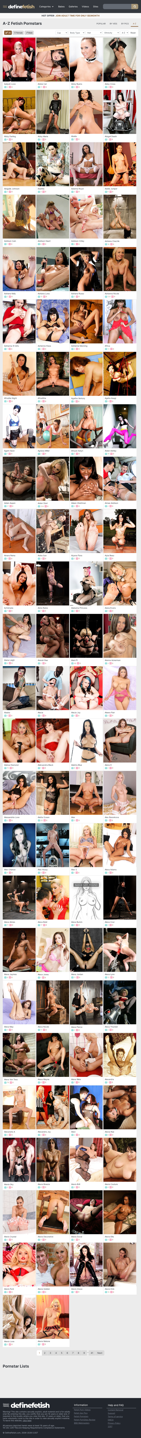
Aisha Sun (42, 555)
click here (27, 1420)
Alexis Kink (109, 1289)
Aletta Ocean (43, 817)
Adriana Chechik (112, 241)
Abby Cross (110, 84)
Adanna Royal (77, 189)
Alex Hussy (43, 870)
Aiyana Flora (76, 555)
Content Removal (115, 1410)
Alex (73, 817)
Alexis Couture (111, 1184)
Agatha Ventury (78, 398)
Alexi (73, 1132)
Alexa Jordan (77, 974)
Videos (85, 6)
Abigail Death (111, 136)
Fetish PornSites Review (84, 1419)
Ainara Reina (9, 555)
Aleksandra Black (45, 765)
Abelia (74, 136)
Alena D (108, 765)
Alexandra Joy (44, 1132)
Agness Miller (44, 451)
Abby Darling (10, 136)
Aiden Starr (43, 503)
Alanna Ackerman (112, 660)
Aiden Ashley (110, 451)
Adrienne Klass (44, 346)
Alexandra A (9, 1132)
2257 (110, 1426)
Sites (95, 6)
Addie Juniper (111, 189)
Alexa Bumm (76, 922)
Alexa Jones (43, 974)
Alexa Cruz (110, 922)
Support (111, 1413)
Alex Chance (9, 870)
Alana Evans (110, 608)
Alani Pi (74, 660)
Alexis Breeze (44, 1184)
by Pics (125, 23)
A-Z (134, 23)
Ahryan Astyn (77, 451)
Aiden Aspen (9, 503)
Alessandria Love (11, 817)
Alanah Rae (43, 660)
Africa (107, 346)
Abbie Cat (42, 84)
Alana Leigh (9, 660)
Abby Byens (76, 84)
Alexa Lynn (110, 974)
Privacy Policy (114, 1423)
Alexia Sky (8, 1184)
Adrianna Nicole (112, 293)
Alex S (74, 870)
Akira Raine (43, 608)
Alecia (40, 712)
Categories (45, 6)
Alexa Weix (76, 1079)
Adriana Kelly (10, 293)
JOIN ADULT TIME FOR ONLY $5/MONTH (77, 15)
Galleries (73, 6)
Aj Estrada (8, 608)
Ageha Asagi (110, 398)
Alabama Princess (79, 608)
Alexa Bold (42, 922)
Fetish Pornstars (81, 1416)
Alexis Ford (9, 1289)
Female (19, 33)
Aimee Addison (111, 503)
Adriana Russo (77, 293)
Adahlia (41, 189)
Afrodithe (42, 398)
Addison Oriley (77, 241)
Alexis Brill (75, 1184)
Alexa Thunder (111, 1027)
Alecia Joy (75, 712)
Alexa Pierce (76, 1027)
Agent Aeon (9, 451)
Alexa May (8, 1027)
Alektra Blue (76, 765)
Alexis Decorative (45, 1237)
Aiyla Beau (109, 555)
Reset (133, 33)
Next (99, 1353)
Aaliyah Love (10, 84)
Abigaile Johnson (11, 189)
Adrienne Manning (79, 346)
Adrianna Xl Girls (11, 346)
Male (30, 33)
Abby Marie (43, 136)
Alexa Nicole (43, 1027)
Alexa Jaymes (10, 974)
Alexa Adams (110, 870)
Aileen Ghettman (78, 503)
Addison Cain (10, 241)
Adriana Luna (44, 293)
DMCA (110, 1420)
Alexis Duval (76, 1237)
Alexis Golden (44, 1289)
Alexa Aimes (9, 922)
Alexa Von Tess (11, 1079)
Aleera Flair (110, 712)
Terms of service (115, 1416)
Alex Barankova (112, 817)
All (10, 33)
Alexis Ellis (109, 1237)
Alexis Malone (44, 1341)
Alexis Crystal (10, 1237)
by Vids (113, 23)
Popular (101, 23)
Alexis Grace (76, 1289)
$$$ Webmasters (81, 1423)
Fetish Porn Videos (82, 1410)
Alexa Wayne (43, 1079)
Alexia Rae (109, 1132)
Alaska (7, 712)
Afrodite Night (10, 398)
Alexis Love (9, 1341)
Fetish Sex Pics (80, 1413)
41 (92, 1353)
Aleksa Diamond (11, 765)
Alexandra (109, 1079)
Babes (61, 6)
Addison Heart (44, 241)
